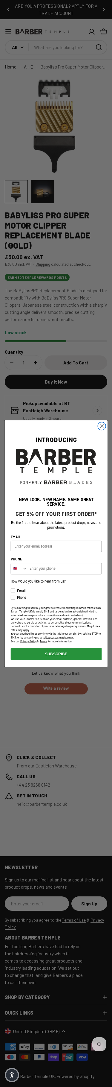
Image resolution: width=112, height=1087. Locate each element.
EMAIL (15, 536)
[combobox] (19, 568)
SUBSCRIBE (56, 654)
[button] (12, 1075)
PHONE (16, 559)
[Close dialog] (102, 426)
